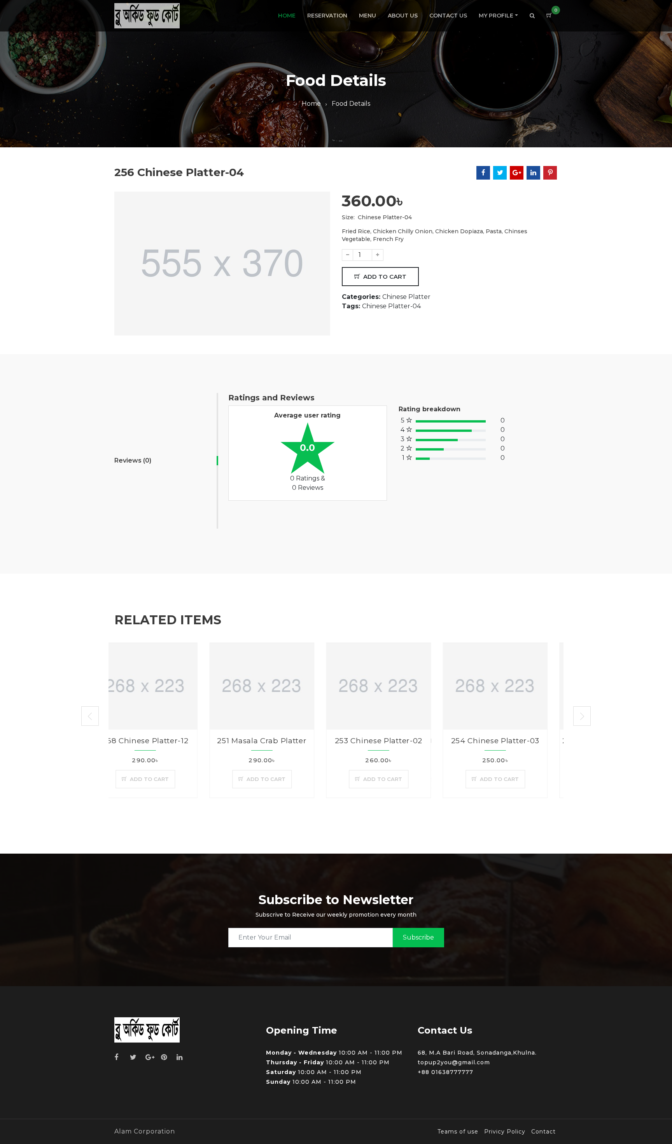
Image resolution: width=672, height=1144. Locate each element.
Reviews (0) (132, 460)
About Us (403, 15)
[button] (532, 16)
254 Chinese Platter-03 (400, 740)
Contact (543, 1131)
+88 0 (427, 1072)
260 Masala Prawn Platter (516, 740)
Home (287, 15)
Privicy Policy (504, 1131)
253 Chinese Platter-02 (283, 740)
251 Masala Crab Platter (167, 740)
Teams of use (458, 1131)
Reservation (327, 15)
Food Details (351, 103)
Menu (367, 15)
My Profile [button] (496, 15)
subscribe (418, 937)
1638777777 (454, 1072)
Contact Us (448, 15)
